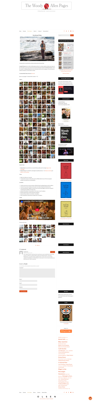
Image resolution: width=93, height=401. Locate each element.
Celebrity (67, 350)
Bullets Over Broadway (24, 172)
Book (20, 31)
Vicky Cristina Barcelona (62, 385)
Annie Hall (61, 339)
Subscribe (73, 50)
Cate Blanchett (61, 350)
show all (32, 73)
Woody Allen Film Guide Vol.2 (65, 199)
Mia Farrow (60, 376)
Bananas (66, 339)
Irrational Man (62, 362)
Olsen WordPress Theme (44, 398)
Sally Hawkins (70, 377)
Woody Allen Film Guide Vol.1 (65, 180)
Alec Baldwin (64, 337)
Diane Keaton (70, 355)
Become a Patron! (66, 73)
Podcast (24, 31)
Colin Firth (71, 350)
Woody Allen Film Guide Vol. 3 (66, 218)
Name (20, 279)
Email (20, 283)
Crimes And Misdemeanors (63, 352)
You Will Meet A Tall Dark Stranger (63, 388)
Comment (21, 267)
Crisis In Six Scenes (61, 353)
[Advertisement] (46, 21)
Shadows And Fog (48, 170)
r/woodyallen (66, 323)
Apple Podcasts (66, 69)
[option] (66, 54)
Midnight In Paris (67, 376)
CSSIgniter (51, 398)
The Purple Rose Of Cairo (63, 382)
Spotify (66, 71)
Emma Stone (62, 357)
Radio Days (65, 377)
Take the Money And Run (62, 380)
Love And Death (61, 367)
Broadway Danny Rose (62, 343)
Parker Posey (60, 377)
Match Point (67, 374)
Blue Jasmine (62, 342)
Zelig (69, 388)
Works (35, 31)
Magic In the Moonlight (62, 370)
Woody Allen (45, 31)
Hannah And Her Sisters (63, 360)
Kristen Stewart (70, 365)
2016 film (60, 337)
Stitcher (69, 71)
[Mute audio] (71, 48)
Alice (67, 337)
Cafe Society (62, 349)
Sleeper (59, 379)
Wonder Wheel (61, 387)
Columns (39, 31)
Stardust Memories (65, 379)
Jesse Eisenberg (61, 364)
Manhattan (61, 374)
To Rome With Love (63, 384)
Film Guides (29, 31)
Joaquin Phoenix (69, 364)
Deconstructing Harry (62, 355)
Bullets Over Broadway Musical (64, 346)
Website (20, 287)
